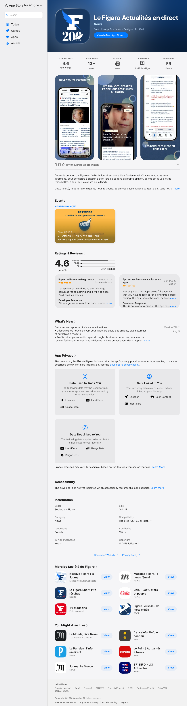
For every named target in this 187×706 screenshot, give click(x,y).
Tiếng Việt (162, 688)
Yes (57, 543)
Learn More (158, 466)
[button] (24, 24)
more (177, 188)
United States (61, 684)
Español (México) (63, 688)
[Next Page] (183, 64)
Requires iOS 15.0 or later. (134, 520)
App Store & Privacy (89, 702)
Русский (88, 688)
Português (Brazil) (145, 688)
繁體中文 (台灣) (62, 691)
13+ (121, 532)
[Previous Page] (51, 64)
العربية (77, 688)
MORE (109, 303)
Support (125, 702)
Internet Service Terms (65, 702)
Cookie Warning (109, 702)
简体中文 (100, 688)
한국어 (130, 688)
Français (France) (116, 688)
